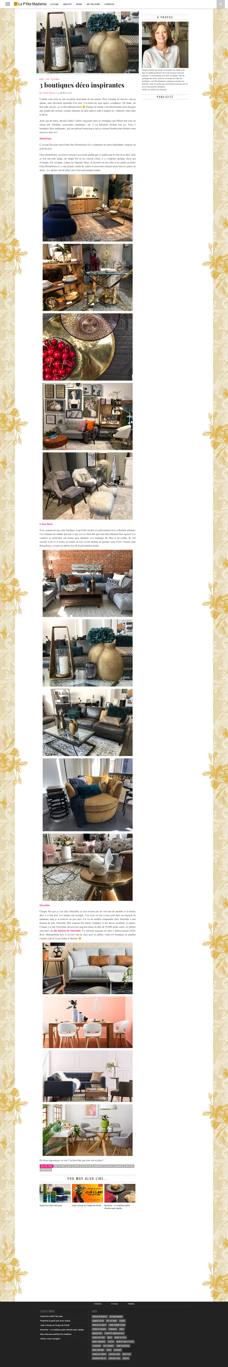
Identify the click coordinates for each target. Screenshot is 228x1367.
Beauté (67, 4)
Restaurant (108, 1345)
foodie (122, 1320)
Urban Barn (46, 1169)
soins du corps (99, 1354)
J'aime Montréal (123, 1345)
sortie (111, 1341)
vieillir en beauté (100, 1316)
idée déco (109, 1166)
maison (118, 1166)
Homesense (98, 1166)
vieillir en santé (99, 1325)
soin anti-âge (114, 1358)
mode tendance (99, 1341)
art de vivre (60, 1166)
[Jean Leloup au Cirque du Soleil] (87, 1201)
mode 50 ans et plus (125, 1341)
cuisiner (117, 1350)
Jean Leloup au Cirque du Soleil (86, 1205)
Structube (128, 1166)
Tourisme (97, 1345)
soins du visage (99, 1329)
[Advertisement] (165, 120)
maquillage (97, 1333)
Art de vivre (93, 4)
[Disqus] (88, 1254)
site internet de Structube (67, 930)
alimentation (98, 1320)
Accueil (54, 4)
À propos (109, 4)
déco (69, 1166)
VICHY (109, 1350)
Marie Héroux (49, 93)
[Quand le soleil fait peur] (55, 1201)
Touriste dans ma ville (114, 1333)
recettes (126, 1354)
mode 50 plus (120, 1337)
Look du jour (114, 1354)
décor (76, 1166)
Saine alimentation (117, 1325)
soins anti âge (99, 1337)
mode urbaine (98, 1350)
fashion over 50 (99, 1358)
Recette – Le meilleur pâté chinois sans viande (117, 1206)
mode (122, 1329)
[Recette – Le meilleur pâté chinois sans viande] (119, 1201)
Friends (131, 1304)
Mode (79, 4)
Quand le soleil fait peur (51, 1205)
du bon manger (116, 1316)
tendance (113, 1329)
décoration (86, 1166)
